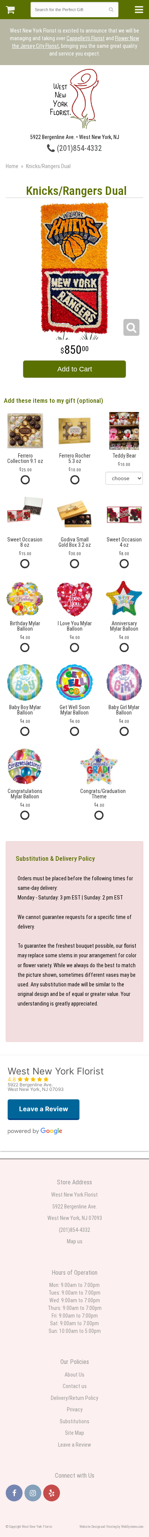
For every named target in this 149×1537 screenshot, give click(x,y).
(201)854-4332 (78, 148)
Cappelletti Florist (85, 38)
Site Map (74, 1433)
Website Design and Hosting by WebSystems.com (111, 1527)
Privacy (75, 1409)
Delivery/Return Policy (74, 1398)
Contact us (75, 1386)
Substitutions (74, 1421)
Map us (75, 1241)
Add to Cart (74, 369)
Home (12, 166)
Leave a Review (74, 1445)
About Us (74, 1375)
